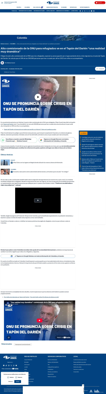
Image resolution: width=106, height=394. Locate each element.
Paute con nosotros (52, 376)
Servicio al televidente (52, 359)
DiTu (25, 371)
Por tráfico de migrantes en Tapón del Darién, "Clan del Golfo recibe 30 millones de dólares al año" (31, 297)
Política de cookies (77, 367)
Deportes (20, 377)
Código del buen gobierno (53, 367)
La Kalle (26, 367)
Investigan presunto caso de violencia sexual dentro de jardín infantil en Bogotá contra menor (92, 139)
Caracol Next (27, 383)
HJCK (25, 369)
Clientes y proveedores (53, 371)
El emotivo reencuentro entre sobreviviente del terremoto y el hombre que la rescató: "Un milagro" (41, 171)
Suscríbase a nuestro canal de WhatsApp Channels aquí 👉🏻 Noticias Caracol (18, 140)
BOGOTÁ (13, 160)
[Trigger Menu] (2, 2)
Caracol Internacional (29, 379)
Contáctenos (50, 369)
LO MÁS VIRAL (74, 10)
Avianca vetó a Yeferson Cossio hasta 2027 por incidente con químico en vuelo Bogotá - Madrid (92, 160)
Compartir (100, 69)
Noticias (12, 377)
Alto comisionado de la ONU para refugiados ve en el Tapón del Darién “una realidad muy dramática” (38, 43)
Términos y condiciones (78, 369)
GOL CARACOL (36, 7)
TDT (49, 364)
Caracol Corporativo (28, 381)
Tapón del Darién (8, 124)
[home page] (53, 2)
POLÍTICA (19, 7)
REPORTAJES (73, 7)
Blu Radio (26, 362)
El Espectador (27, 374)
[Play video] (38, 97)
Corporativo (76, 371)
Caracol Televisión (28, 359)
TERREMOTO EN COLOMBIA (25, 10)
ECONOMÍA (64, 7)
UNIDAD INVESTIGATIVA (52, 7)
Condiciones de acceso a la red (80, 359)
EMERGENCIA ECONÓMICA (62, 10)
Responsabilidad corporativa (79, 362)
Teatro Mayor (27, 376)
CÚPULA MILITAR (50, 10)
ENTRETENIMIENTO (84, 7)
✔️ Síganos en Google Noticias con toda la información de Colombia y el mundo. (39, 256)
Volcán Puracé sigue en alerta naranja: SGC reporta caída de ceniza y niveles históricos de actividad (92, 146)
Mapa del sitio (51, 374)
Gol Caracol (26, 364)
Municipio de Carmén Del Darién (22, 344)
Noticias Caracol (4, 43)
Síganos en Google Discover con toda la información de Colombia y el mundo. (56, 140)
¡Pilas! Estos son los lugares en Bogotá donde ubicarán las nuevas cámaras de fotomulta (37, 162)
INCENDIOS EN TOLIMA (39, 10)
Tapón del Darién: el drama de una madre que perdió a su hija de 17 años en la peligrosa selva (30, 129)
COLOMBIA (27, 7)
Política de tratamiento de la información (82, 364)
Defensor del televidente (53, 362)
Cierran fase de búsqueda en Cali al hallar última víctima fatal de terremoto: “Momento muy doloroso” (93, 168)
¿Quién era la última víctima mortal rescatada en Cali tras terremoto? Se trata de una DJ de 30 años (92, 153)
